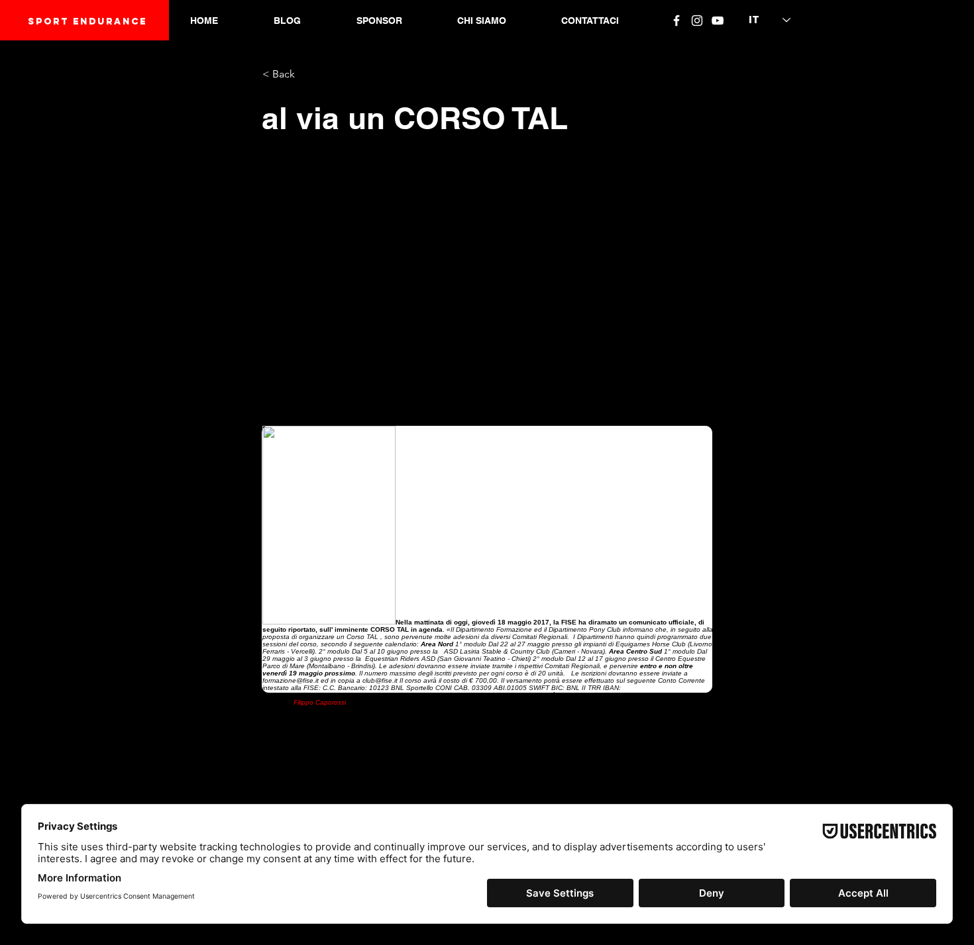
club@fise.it (380, 680)
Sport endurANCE (87, 21)
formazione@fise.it (290, 680)
